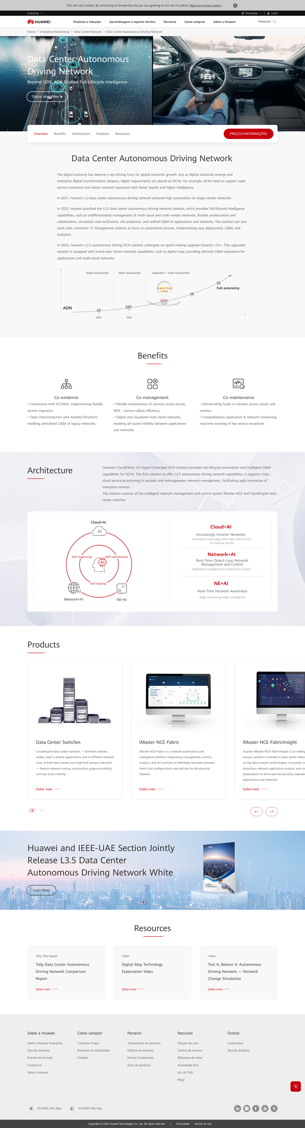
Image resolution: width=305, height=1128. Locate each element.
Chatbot (82, 1057)
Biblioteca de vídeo (190, 1057)
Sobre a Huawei (37, 1072)
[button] (32, 810)
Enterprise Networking (54, 31)
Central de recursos (190, 1050)
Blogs (181, 1079)
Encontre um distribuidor (93, 1050)
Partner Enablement (140, 1057)
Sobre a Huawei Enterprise (44, 1043)
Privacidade (182, 1123)
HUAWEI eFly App (90, 1108)
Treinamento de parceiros (144, 1043)
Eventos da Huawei (40, 1057)
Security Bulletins (239, 1050)
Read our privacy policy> (206, 5)
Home (31, 31)
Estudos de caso (188, 1043)
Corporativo (235, 1043)
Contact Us (34, 1065)
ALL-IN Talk (185, 1072)
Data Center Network (88, 31)
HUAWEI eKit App (49, 1108)
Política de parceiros (140, 1050)
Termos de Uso (202, 1123)
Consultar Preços (88, 1043)
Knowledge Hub (188, 1065)
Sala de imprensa (38, 1050)
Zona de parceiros (139, 1065)
